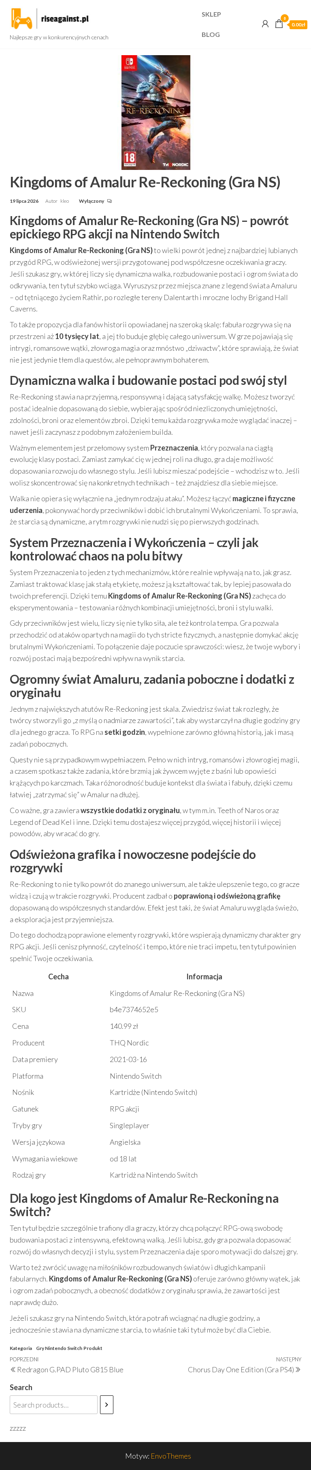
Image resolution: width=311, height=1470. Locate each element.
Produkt (92, 1348)
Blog (211, 34)
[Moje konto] (265, 23)
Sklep (211, 14)
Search (21, 1387)
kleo (65, 201)
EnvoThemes (171, 1455)
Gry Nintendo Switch (59, 1348)
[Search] (106, 1404)
